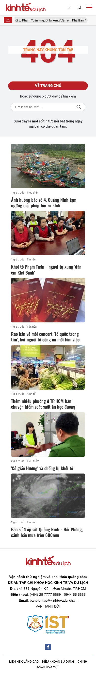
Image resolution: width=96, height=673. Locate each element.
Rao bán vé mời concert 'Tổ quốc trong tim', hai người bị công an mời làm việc (45, 337)
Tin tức (31, 259)
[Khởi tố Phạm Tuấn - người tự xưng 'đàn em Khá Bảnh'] (48, 233)
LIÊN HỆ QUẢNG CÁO (24, 661)
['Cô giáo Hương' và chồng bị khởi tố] (48, 434)
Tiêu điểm (33, 192)
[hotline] (68, 7)
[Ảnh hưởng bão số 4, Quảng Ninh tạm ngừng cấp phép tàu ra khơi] (48, 166)
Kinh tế (31, 394)
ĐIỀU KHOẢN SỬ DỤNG (58, 661)
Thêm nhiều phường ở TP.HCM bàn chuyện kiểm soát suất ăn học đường (43, 404)
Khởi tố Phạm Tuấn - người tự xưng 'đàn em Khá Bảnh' (43, 20)
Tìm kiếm (79, 107)
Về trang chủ (48, 85)
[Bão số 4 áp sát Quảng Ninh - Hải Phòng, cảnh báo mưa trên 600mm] (48, 496)
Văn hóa (32, 326)
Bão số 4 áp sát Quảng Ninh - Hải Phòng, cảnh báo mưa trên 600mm (47, 532)
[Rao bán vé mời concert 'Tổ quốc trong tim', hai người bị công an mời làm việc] (48, 300)
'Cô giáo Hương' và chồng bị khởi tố (42, 468)
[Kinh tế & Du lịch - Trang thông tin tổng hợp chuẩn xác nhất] (28, 7)
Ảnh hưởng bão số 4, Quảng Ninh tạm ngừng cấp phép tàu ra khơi (43, 203)
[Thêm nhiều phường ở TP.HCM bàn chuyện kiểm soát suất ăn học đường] (48, 367)
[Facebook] (48, 647)
